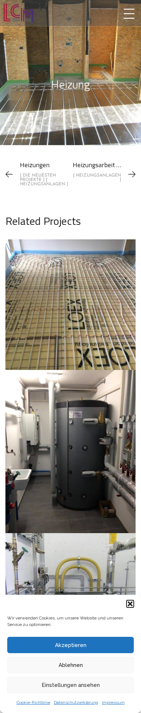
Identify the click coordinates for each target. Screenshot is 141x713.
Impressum (113, 702)
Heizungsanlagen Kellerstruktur (70, 443)
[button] (130, 603)
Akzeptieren (70, 645)
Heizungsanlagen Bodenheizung (70, 296)
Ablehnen (71, 665)
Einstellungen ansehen (71, 685)
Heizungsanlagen (70, 319)
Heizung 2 (70, 590)
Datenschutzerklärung (76, 702)
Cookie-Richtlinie (33, 702)
